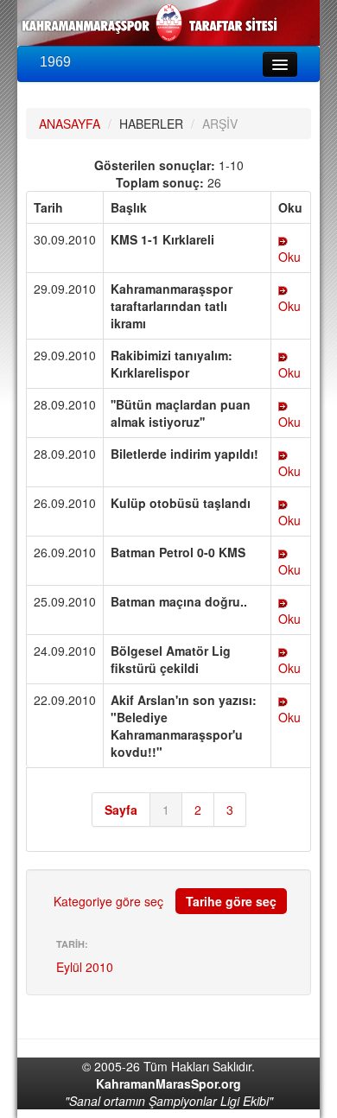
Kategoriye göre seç (108, 901)
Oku (289, 256)
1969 (55, 61)
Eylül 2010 (84, 966)
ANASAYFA (69, 123)
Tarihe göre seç (231, 901)
